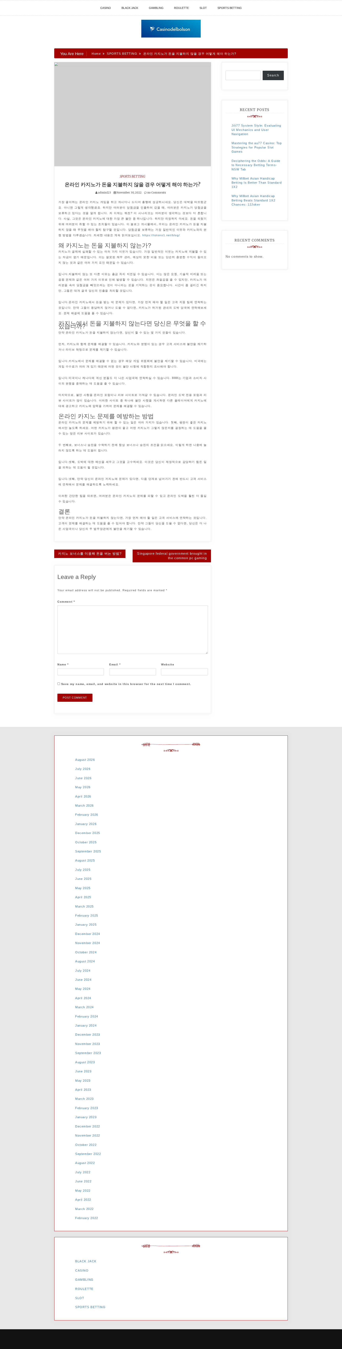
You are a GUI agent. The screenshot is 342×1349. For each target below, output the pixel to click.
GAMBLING (156, 7)
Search (273, 75)
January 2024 (86, 1025)
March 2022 (84, 1209)
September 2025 (88, 851)
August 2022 (85, 1163)
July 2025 (82, 869)
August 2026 (85, 759)
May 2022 (83, 1190)
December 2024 (87, 934)
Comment (66, 601)
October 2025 (86, 842)
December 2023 (87, 1034)
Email (115, 664)
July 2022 (82, 1172)
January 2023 (86, 1117)
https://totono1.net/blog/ (161, 235)
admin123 (104, 192)
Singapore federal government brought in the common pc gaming (172, 556)
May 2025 (83, 888)
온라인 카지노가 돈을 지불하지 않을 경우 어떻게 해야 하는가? (132, 184)
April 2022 (83, 1199)
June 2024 (83, 979)
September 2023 (88, 1053)
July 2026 (82, 768)
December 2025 (87, 833)
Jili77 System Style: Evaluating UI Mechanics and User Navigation (256, 130)
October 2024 (86, 952)
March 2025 (84, 906)
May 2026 (83, 787)
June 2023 (83, 1071)
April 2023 (83, 1089)
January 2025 (86, 924)
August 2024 (85, 961)
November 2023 (87, 1044)
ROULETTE (181, 7)
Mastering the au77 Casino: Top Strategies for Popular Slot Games (257, 147)
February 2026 (86, 814)
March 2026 (84, 805)
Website (167, 664)
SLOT (203, 7)
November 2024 (87, 943)
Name (63, 664)
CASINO (105, 7)
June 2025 (83, 878)
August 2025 (85, 860)
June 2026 (83, 778)
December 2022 (87, 1126)
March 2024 (84, 1007)
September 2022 (88, 1153)
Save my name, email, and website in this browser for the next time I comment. (126, 684)
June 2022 (83, 1181)
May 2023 (83, 1080)
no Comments (156, 192)
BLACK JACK (130, 7)
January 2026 (86, 824)
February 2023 (86, 1108)
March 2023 (84, 1098)
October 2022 (86, 1144)
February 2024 (86, 1016)
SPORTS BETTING (230, 7)
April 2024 (83, 998)
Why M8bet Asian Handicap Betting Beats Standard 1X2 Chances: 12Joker (254, 200)
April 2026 (83, 796)
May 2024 (83, 988)
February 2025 (86, 915)
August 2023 (85, 1062)
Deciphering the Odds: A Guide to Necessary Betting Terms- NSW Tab (256, 165)
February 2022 (86, 1218)
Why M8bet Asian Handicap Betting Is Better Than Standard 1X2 (257, 183)
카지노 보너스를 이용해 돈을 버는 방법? (90, 553)
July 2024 (82, 970)
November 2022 (87, 1135)
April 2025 (83, 897)
